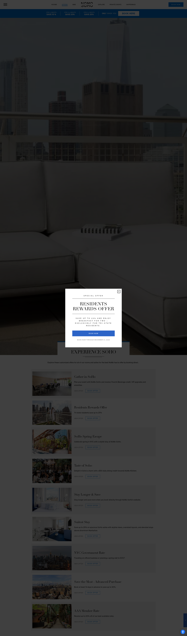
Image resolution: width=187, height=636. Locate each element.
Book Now (93, 333)
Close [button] (118, 291)
